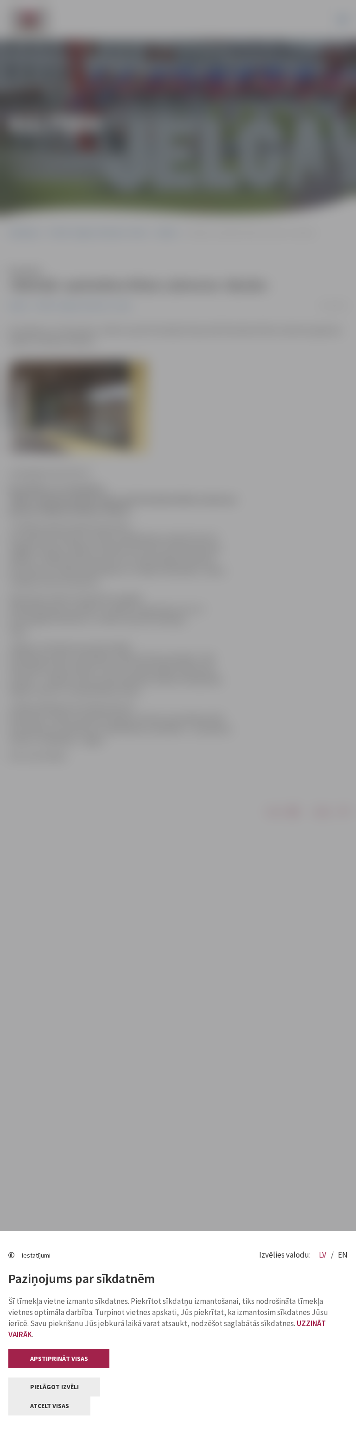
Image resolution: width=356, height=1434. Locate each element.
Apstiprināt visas (59, 1358)
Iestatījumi (36, 1255)
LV (323, 1255)
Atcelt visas (49, 1406)
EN (343, 1255)
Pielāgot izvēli (54, 1387)
